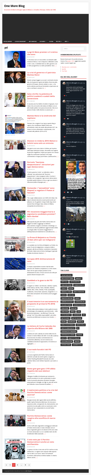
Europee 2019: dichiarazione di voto (41, 260)
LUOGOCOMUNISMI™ (20, 41)
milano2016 (71, 321)
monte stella (81, 325)
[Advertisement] (45, 26)
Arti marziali (33, 41)
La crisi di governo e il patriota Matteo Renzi (41, 73)
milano (63, 321)
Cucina (51, 41)
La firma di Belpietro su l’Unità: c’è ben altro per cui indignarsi (41, 238)
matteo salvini (76, 318)
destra (71, 288)
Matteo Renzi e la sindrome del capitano (41, 117)
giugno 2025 (70, 61)
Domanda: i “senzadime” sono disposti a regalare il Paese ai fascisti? (40, 190)
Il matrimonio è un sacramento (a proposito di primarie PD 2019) (42, 302)
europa (63, 295)
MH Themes (29, 471)
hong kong (64, 308)
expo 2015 (71, 295)
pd (78, 328)
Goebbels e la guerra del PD (39, 280)
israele (72, 311)
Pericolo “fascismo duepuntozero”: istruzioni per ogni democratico (40, 164)
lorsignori (76, 315)
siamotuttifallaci (74, 338)
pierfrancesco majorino (68, 331)
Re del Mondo (8, 41)
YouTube (64, 71)
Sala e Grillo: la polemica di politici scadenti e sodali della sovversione (41, 96)
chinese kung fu (79, 285)
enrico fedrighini (78, 292)
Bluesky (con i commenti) (69, 67)
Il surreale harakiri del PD (39, 349)
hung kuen (64, 311)
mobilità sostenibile (67, 325)
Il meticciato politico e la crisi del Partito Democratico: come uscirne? (42, 392)
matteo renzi (65, 318)
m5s (84, 315)
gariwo (77, 298)
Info (66, 41)
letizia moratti (66, 315)
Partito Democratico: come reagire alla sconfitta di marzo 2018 (41, 418)
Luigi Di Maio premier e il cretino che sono (42, 53)
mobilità (80, 321)
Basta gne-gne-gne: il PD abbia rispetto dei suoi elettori (41, 369)
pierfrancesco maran (68, 335)
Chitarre (42, 41)
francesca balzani (67, 298)
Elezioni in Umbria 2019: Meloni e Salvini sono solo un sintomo (42, 142)
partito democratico (68, 328)
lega (78, 311)
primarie (79, 335)
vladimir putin (77, 345)
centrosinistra (75, 282)
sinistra (77, 341)
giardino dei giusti (67, 302)
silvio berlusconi (66, 341)
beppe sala (64, 282)
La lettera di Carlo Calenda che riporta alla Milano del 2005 (41, 327)
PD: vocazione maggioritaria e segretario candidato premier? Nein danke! (41, 214)
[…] (55, 66)
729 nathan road (66, 275)
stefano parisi (65, 345)
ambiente (78, 278)
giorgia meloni (80, 302)
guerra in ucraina (79, 305)
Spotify (64, 69)
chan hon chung (66, 285)
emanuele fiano (66, 292)
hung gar (74, 308)
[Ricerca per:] (73, 48)
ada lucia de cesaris (67, 278)
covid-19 (64, 288)
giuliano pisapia (66, 305)
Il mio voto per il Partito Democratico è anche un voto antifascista (40, 441)
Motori (58, 41)
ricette (63, 338)
